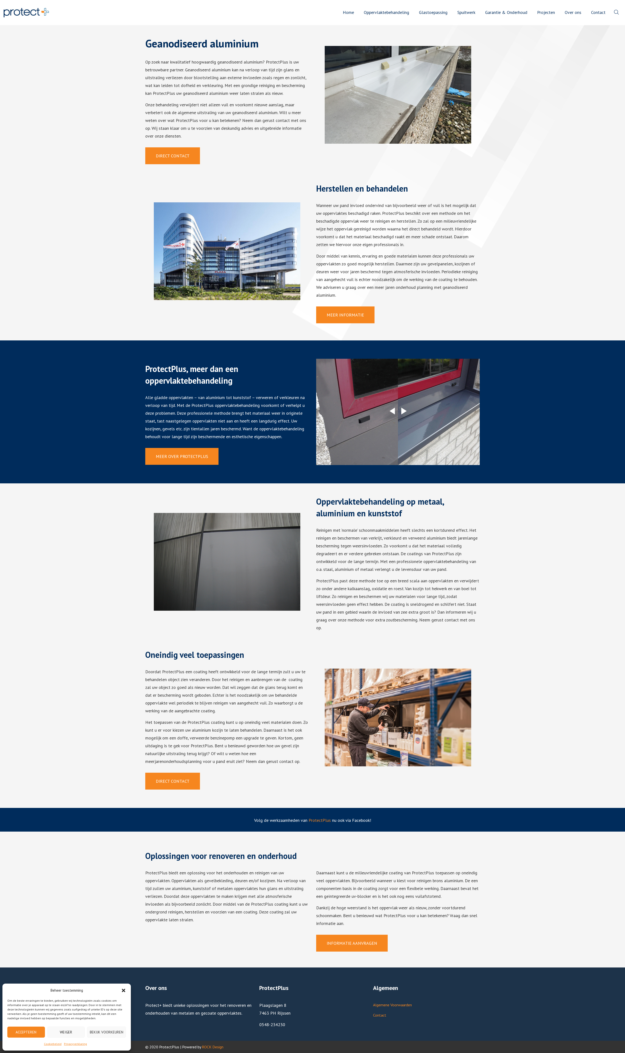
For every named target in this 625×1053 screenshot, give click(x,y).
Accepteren (26, 1032)
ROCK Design (212, 1046)
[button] (123, 990)
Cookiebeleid (53, 1044)
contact (283, 120)
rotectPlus (321, 820)
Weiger (66, 1032)
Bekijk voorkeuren (106, 1032)
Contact (379, 1015)
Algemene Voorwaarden (392, 1004)
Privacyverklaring (75, 1044)
